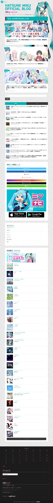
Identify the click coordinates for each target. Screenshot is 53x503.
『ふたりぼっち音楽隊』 (19, 378)
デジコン (8, 234)
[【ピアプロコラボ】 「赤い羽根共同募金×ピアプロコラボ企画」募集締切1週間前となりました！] (26, 29)
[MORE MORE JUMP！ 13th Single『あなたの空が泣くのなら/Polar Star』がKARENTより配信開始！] (7, 129)
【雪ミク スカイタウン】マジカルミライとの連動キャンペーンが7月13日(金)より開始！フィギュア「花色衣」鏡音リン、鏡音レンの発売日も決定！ (26, 87)
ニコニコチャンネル (27, 177)
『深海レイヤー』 (17, 347)
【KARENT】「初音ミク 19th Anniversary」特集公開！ (23, 112)
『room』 (16, 263)
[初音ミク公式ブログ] (18, 8)
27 (40, 460)
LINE (27, 186)
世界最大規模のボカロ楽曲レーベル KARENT (12, 487)
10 (19, 455)
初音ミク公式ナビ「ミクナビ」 (26, 188)
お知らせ (7, 48)
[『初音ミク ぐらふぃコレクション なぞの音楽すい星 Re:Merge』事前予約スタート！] (7, 107)
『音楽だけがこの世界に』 (19, 279)
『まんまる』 (16, 362)
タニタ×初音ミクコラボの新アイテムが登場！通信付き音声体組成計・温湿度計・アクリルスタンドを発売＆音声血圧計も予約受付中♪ (28, 156)
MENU (4, 1)
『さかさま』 (16, 317)
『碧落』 (16, 286)
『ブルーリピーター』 (18, 370)
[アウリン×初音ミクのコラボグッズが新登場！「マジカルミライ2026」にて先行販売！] (7, 118)
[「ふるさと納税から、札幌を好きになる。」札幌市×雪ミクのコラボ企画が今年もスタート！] (7, 140)
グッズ (8, 232)
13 (40, 455)
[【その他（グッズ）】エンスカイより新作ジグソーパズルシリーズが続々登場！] (7, 145)
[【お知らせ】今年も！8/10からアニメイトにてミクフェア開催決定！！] (26, 53)
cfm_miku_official (27, 180)
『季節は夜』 (16, 355)
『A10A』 (16, 294)
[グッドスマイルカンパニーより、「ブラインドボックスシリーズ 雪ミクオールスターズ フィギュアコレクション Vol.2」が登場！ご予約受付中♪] (7, 151)
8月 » (5, 466)
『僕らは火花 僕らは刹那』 (20, 332)
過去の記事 (9, 239)
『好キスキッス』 (17, 416)
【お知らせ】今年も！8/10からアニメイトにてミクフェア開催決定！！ (26, 63)
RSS (4, 478)
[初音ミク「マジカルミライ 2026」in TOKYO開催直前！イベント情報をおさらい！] (7, 134)
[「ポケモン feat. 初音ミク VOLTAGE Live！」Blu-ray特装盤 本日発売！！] (7, 124)
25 (26, 460)
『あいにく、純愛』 (18, 271)
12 (33, 455)
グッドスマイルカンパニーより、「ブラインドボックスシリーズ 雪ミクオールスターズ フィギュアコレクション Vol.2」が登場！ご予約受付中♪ (28, 151)
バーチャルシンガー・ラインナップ (10, 490)
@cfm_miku (26, 168)
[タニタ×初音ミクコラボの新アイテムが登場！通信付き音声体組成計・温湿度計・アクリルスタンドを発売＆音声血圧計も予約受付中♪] (7, 157)
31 (19, 463)
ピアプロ (7, 24)
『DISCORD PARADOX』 (19, 340)
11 (26, 455)
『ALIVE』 (16, 385)
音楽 (8, 241)
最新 (15, 103)
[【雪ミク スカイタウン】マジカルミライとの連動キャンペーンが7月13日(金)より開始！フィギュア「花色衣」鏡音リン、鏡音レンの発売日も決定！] (26, 76)
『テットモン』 (17, 408)
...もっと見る (26, 438)
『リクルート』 (17, 401)
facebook (27, 171)
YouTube (27, 174)
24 (19, 460)
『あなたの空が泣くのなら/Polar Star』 (22, 393)
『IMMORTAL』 (17, 431)
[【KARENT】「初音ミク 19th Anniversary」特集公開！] (7, 113)
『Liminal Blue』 (17, 309)
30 (12, 463)
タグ (37, 103)
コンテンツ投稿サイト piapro (8, 485)
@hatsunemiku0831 (27, 183)
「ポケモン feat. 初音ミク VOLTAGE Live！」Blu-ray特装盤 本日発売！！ (28, 122)
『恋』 (15, 423)
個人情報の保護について (7, 492)
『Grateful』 (16, 324)
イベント (8, 228)
